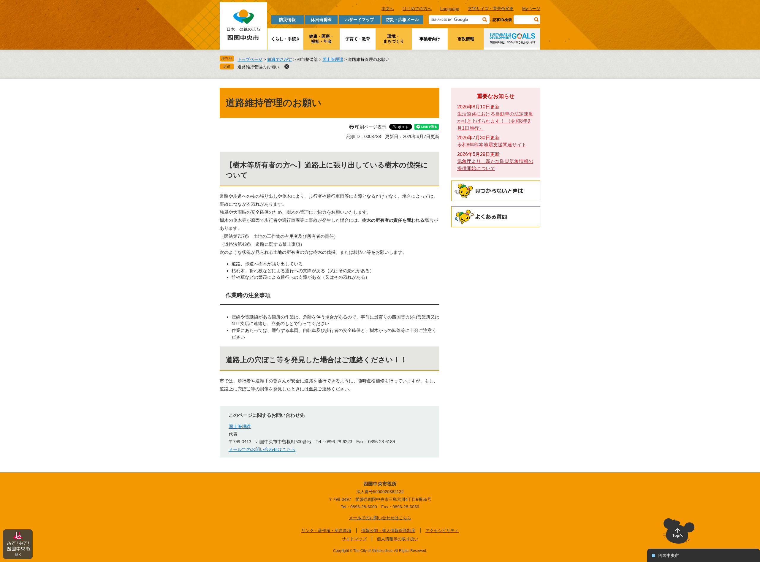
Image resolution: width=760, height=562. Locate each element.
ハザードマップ (359, 19)
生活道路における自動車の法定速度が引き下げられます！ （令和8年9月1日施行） (495, 121)
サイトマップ (354, 538)
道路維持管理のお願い (258, 66)
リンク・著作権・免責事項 (326, 530)
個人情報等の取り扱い (397, 538)
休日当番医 (321, 19)
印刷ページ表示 (370, 126)
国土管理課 (332, 59)
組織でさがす (279, 59)
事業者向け (429, 39)
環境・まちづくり (393, 39)
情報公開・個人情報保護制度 (388, 530)
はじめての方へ (417, 8)
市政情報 (465, 39)
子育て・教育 (357, 39)
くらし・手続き (285, 39)
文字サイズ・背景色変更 (491, 8)
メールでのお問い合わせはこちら (262, 449)
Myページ (531, 8)
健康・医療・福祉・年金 (321, 39)
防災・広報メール (402, 19)
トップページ (250, 59)
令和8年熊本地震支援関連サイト (491, 144)
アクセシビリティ (442, 530)
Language (449, 8)
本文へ (387, 8)
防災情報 (287, 19)
